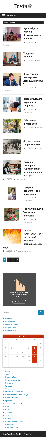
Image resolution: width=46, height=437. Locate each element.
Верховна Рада (11, 377)
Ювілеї (8, 418)
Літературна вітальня (23, 251)
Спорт (7, 409)
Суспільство (7, 45)
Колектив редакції (12, 324)
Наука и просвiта (11, 398)
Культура (40, 127)
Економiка (9, 383)
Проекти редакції (11, 330)
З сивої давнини (11, 427)
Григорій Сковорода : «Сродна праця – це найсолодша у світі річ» (32, 168)
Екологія (8, 406)
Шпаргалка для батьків (14, 421)
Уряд (39, 60)
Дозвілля (8, 415)
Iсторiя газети (10, 327)
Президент (9, 371)
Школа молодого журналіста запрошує (32, 102)
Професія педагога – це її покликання (31, 191)
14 (34, 352)
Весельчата (9, 424)
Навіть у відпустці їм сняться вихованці (33, 212)
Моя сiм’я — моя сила (14, 392)
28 (35, 361)
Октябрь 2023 (23, 336)
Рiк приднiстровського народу (16, 395)
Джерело (8, 412)
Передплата (10, 322)
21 (34, 356)
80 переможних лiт (12, 380)
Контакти (8, 319)
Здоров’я (8, 386)
